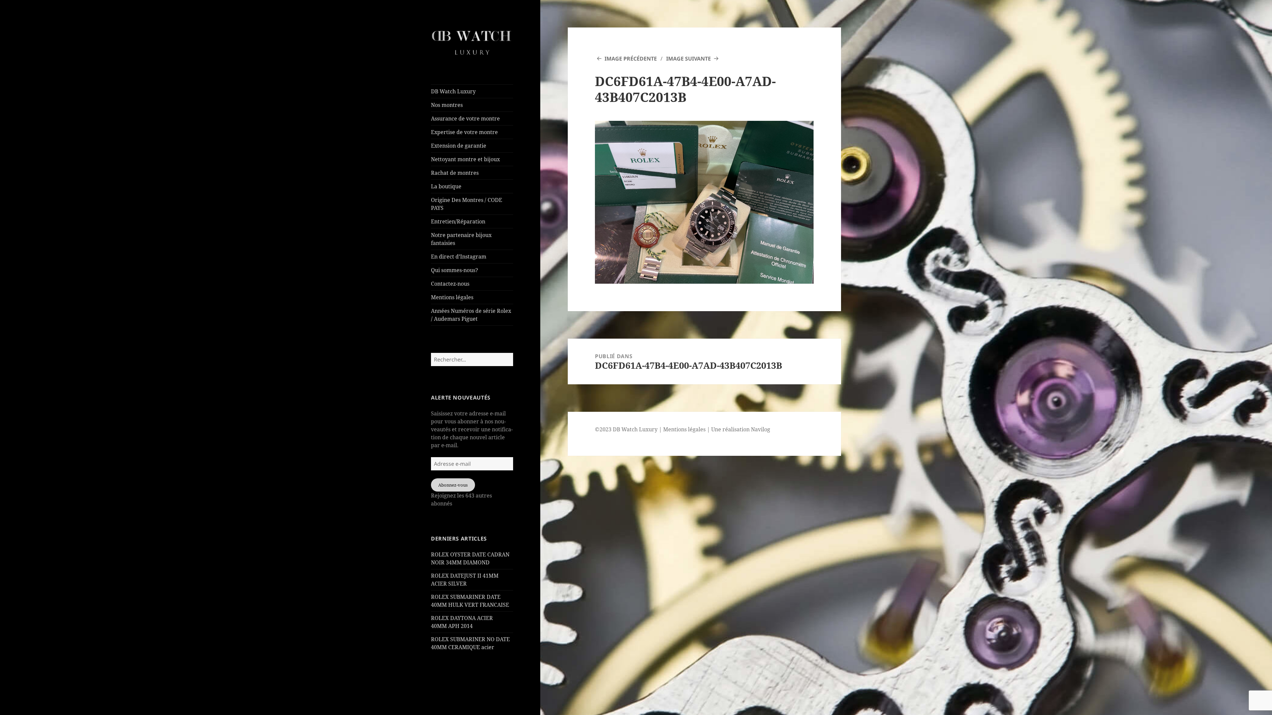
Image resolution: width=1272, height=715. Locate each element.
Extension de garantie (458, 145)
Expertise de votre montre (464, 132)
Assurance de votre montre (465, 118)
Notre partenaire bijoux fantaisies (461, 239)
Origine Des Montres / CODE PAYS (466, 204)
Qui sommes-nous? (454, 270)
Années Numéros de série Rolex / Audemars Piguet (471, 314)
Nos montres (447, 105)
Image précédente (631, 58)
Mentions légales (452, 297)
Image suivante (688, 58)
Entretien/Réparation (458, 221)
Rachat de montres (455, 172)
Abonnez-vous (453, 485)
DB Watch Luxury (453, 91)
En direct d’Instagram (458, 256)
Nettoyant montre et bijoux (465, 159)
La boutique (446, 186)
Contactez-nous (450, 283)
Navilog (760, 429)
